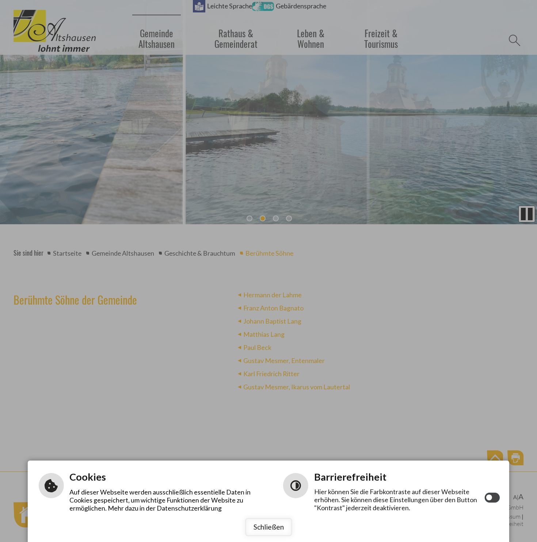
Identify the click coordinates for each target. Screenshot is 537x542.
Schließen (269, 527)
